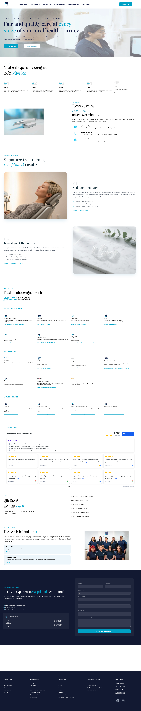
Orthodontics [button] (35, 4)
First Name (80, 583)
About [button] (26, 4)
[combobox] (104, 606)
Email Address (81, 590)
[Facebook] (117, 700)
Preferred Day (81, 610)
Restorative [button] (47, 4)
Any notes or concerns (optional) (85, 617)
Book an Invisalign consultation (12, 263)
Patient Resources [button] (73, 4)
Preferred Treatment (82, 603)
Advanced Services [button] (59, 4)
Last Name (107, 583)
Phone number (81, 596)
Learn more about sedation (80, 210)
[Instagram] (123, 700)
